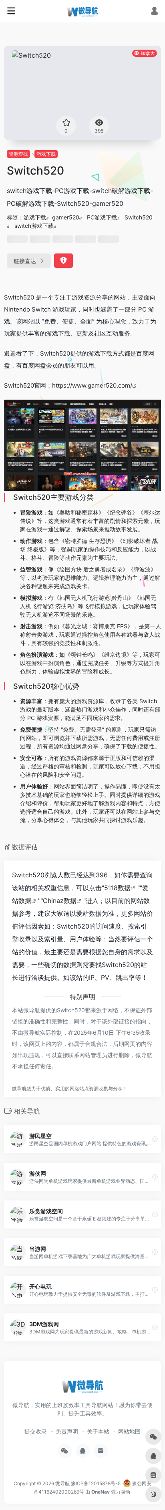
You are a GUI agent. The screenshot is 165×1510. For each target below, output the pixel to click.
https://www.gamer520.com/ (92, 385)
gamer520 (65, 217)
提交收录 (35, 1431)
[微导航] (82, 11)
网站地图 (129, 1431)
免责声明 (67, 1431)
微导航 (62, 1483)
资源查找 (18, 154)
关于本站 (98, 1431)
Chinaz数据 (59, 901)
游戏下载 (46, 154)
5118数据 (117, 888)
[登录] (154, 12)
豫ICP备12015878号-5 (96, 1483)
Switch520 (139, 217)
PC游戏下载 (102, 217)
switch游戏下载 (34, 225)
